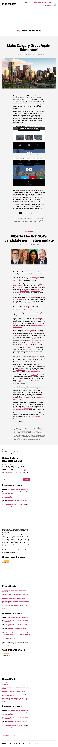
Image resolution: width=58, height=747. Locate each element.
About (29, 2)
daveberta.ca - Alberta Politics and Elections (9, 4)
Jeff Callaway (36, 435)
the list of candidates (33, 277)
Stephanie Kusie (17, 335)
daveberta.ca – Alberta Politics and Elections (17, 743)
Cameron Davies (29, 330)
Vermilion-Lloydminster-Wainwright (32, 439)
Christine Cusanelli (21, 303)
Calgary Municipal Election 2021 (20, 218)
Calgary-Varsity (26, 429)
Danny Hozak (28, 408)
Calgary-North (39, 428)
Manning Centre (37, 220)
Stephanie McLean (31, 347)
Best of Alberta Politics (46, 5)
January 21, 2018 (31, 244)
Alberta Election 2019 (18, 427)
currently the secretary (21, 410)
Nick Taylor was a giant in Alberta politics (18, 489)
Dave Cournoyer (20, 54)
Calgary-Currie (17, 428)
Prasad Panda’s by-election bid (36, 341)
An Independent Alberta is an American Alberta (13, 598)
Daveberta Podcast (46, 2)
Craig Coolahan (28, 306)
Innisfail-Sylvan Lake (29, 435)
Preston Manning (25, 291)
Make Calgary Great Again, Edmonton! (29, 47)
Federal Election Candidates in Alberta (31, 3)
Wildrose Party (20, 293)
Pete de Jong (37, 313)
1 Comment (40, 244)
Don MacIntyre (22, 397)
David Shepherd (35, 372)
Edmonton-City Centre (30, 433)
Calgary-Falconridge (25, 428)
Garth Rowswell (21, 435)
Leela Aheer (34, 356)
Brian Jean (26, 427)
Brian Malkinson (30, 298)
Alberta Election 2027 (46, 3)
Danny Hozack (30, 432)
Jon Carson (34, 375)
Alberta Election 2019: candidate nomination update (29, 238)
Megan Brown (36, 436)
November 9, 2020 (31, 54)
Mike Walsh (41, 436)
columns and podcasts (14, 464)
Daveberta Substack (36, 2)
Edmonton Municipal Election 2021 (26, 220)
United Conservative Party (35, 221)
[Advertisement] (29, 21)
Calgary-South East (18, 429)
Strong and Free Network (24, 221)
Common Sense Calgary (33, 218)
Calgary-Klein (33, 428)
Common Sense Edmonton (37, 103)
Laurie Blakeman (20, 370)
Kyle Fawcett (26, 310)
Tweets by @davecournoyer (8, 638)
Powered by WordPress (34, 743)
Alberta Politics (29, 41)
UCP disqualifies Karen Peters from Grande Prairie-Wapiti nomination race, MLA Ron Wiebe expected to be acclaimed (15, 607)
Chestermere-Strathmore (25, 431)
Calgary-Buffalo (39, 427)
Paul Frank (38, 318)
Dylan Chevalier (39, 364)
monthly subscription (21, 468)
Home (25, 2)
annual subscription (21, 469)
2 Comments (41, 54)
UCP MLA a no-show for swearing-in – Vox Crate (14, 504)
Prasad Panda (28, 438)
